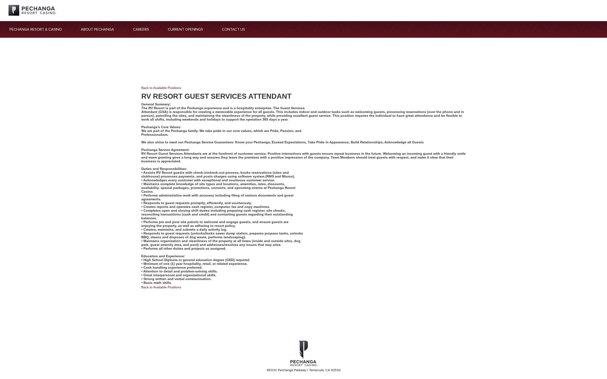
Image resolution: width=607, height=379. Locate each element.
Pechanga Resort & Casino (35, 29)
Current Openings (185, 29)
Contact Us (233, 29)
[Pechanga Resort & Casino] (303, 365)
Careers (141, 29)
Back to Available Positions (161, 88)
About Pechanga (97, 29)
